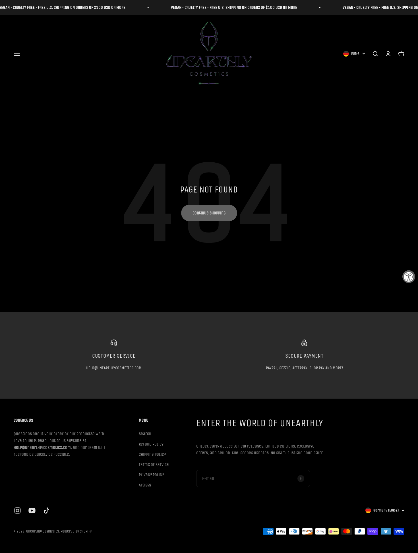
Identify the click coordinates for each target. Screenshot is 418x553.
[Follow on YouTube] (32, 510)
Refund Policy (151, 444)
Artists (145, 485)
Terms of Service (154, 464)
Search (145, 433)
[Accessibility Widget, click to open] (408, 276)
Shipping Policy (152, 454)
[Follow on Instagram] (17, 510)
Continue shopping (209, 213)
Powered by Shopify (76, 531)
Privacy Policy (151, 474)
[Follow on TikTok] (46, 510)
